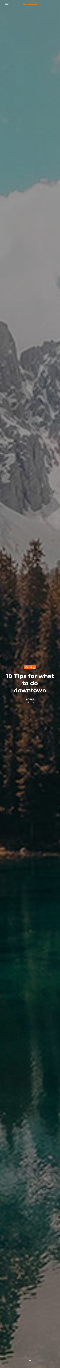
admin (30, 699)
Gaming (30, 667)
